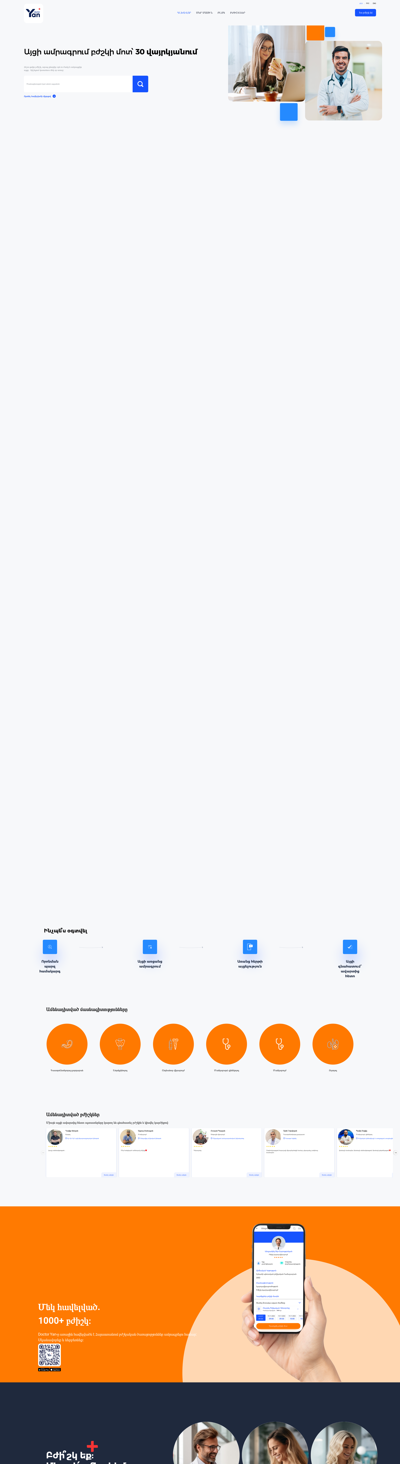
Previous (43, 1152)
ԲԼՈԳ (221, 12)
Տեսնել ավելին (109, 1175)
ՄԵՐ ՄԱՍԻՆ (204, 12)
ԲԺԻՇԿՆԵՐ (237, 12)
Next (396, 1152)
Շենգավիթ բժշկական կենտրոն (150, 1138)
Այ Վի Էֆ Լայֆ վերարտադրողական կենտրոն (83, 1138)
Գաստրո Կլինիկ (290, 1138)
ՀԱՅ (361, 3)
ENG (374, 3)
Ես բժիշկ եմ (365, 12)
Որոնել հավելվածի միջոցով (37, 96)
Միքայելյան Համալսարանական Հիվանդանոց (228, 1138)
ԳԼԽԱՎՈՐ (184, 12)
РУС (367, 3)
